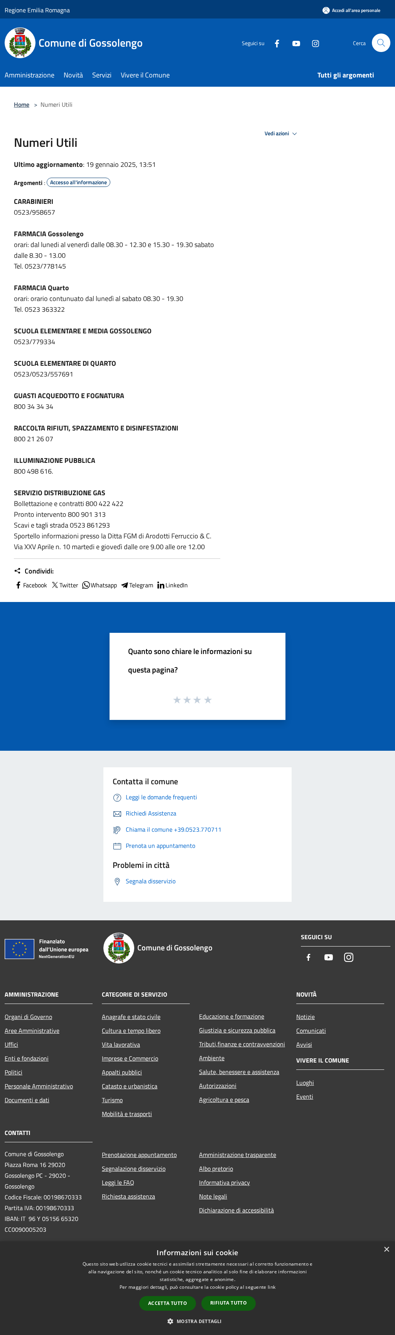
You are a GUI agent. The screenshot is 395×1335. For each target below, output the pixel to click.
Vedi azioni (277, 133)
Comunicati (311, 1030)
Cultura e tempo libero (131, 1030)
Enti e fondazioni (27, 1058)
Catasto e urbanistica (129, 1086)
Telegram (141, 585)
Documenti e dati (27, 1100)
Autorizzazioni (217, 1085)
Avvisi (304, 1044)
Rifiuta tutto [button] (228, 1303)
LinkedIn (176, 585)
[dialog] (197, 1288)
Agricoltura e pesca (224, 1099)
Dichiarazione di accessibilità (236, 1210)
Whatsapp (104, 585)
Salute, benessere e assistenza (239, 1071)
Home (21, 104)
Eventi (304, 1096)
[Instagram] (312, 42)
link (271, 1287)
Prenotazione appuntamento (139, 1154)
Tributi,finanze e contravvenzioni (242, 1044)
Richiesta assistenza (128, 1196)
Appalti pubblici (122, 1072)
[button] (197, 1321)
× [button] (386, 1250)
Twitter (68, 585)
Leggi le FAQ (118, 1182)
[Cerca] (381, 43)
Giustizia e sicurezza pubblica (237, 1030)
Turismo (112, 1100)
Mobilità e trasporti (127, 1113)
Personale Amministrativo (39, 1086)
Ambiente (212, 1058)
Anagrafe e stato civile (131, 1016)
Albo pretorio (216, 1168)
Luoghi (305, 1082)
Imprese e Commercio (130, 1058)
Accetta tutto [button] (167, 1303)
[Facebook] (274, 42)
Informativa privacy (224, 1182)
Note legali (213, 1196)
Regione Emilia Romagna (37, 10)
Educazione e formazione (231, 1016)
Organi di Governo (28, 1016)
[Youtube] (293, 42)
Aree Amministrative (32, 1030)
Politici (13, 1072)
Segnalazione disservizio (133, 1168)
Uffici (11, 1044)
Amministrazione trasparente (237, 1154)
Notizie (305, 1016)
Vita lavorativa (121, 1044)
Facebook (35, 585)
